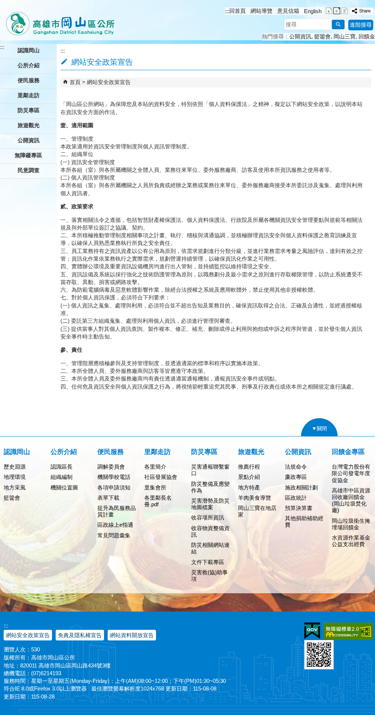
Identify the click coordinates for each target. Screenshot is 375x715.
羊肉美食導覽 (254, 498)
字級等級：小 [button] (329, 11)
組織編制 (62, 477)
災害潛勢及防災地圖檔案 (210, 504)
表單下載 (108, 498)
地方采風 (15, 487)
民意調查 (29, 170)
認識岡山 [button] (29, 50)
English (313, 11)
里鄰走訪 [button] (29, 95)
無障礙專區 (28, 155)
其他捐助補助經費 (304, 521)
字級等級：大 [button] (344, 11)
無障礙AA (348, 631)
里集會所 (155, 487)
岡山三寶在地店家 (257, 511)
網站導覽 (261, 11)
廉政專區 (296, 477)
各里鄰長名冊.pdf (158, 501)
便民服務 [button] (29, 80)
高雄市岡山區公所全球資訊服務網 (57, 20)
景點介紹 (249, 477)
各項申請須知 (113, 487)
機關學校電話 (113, 477)
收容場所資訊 (207, 517)
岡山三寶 (345, 36)
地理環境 (15, 477)
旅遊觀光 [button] (29, 125)
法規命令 (296, 467)
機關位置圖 (64, 487)
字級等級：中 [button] (336, 10)
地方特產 (249, 487)
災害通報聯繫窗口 (210, 470)
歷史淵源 (15, 467)
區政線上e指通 (115, 525)
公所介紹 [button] (29, 65)
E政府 (312, 631)
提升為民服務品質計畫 (116, 511)
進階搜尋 (361, 25)
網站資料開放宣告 (132, 635)
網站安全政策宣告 (109, 82)
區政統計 (296, 498)
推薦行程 (249, 467)
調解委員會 (111, 467)
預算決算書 (298, 508)
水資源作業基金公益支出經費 (351, 540)
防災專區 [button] (29, 110)
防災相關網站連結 (210, 548)
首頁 (75, 82)
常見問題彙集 (113, 535)
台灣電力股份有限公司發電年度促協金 (351, 473)
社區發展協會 (160, 477)
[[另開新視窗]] (361, 11)
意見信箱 (288, 11)
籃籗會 (322, 36)
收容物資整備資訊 (210, 531)
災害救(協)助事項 (209, 575)
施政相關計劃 (301, 487)
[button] (338, 24)
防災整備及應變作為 (210, 487)
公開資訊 (300, 36)
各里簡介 (155, 467)
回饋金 (367, 36)
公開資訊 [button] (29, 140)
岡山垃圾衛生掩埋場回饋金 (351, 524)
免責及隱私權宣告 (80, 635)
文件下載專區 (207, 562)
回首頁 (237, 11)
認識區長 (62, 467)
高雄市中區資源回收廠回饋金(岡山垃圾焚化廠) (351, 500)
